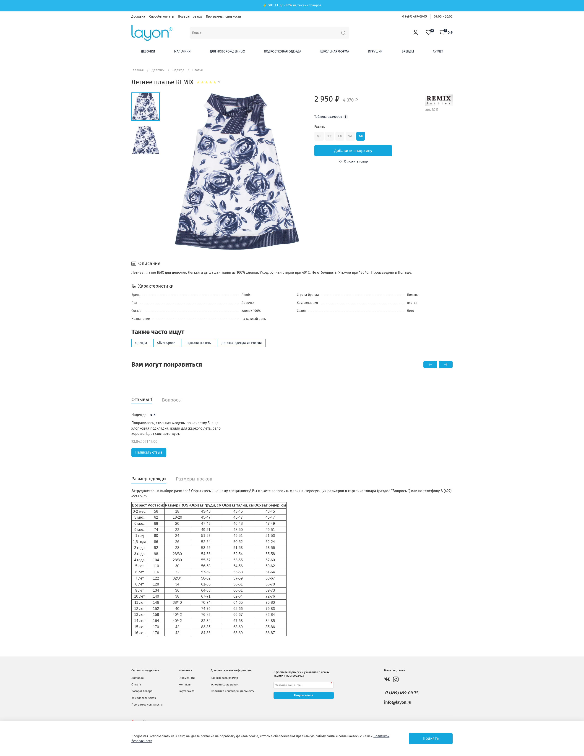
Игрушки (375, 51)
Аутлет (438, 51)
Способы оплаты (161, 16)
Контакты (185, 684)
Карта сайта (186, 691)
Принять (431, 738)
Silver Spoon (166, 343)
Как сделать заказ (143, 698)
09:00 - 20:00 (443, 16)
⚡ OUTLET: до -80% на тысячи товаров (292, 5)
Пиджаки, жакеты (198, 343)
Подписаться (303, 695)
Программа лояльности (223, 16)
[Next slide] (300, 171)
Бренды (408, 51)
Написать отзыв (148, 452)
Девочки (148, 51)
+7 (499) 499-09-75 (414, 16)
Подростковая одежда (282, 51)
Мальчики (182, 51)
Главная (137, 70)
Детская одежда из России (242, 343)
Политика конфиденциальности (233, 691)
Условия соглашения (224, 684)
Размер (319, 127)
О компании (187, 678)
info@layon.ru (397, 702)
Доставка (138, 16)
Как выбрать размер (224, 678)
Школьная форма (334, 51)
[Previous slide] (174, 171)
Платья (197, 70)
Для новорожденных (227, 51)
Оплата (136, 684)
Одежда (178, 70)
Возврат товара (190, 16)
